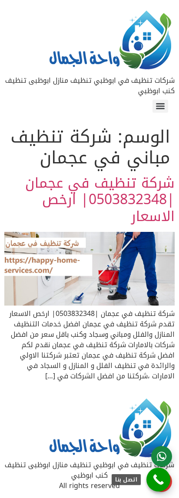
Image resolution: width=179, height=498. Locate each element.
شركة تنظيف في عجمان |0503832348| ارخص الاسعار (100, 200)
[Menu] (160, 106)
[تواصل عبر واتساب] (161, 456)
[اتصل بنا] (158, 479)
